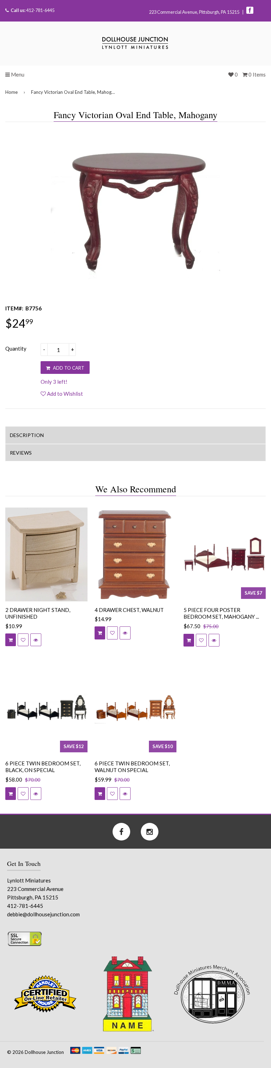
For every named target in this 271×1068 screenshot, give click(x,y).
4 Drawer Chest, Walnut (129, 610)
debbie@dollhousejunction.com (43, 914)
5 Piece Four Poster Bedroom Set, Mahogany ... (221, 613)
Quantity (15, 348)
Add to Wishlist (64, 393)
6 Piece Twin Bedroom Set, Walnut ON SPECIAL (132, 766)
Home (11, 92)
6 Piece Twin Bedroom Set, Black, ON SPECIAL (42, 766)
